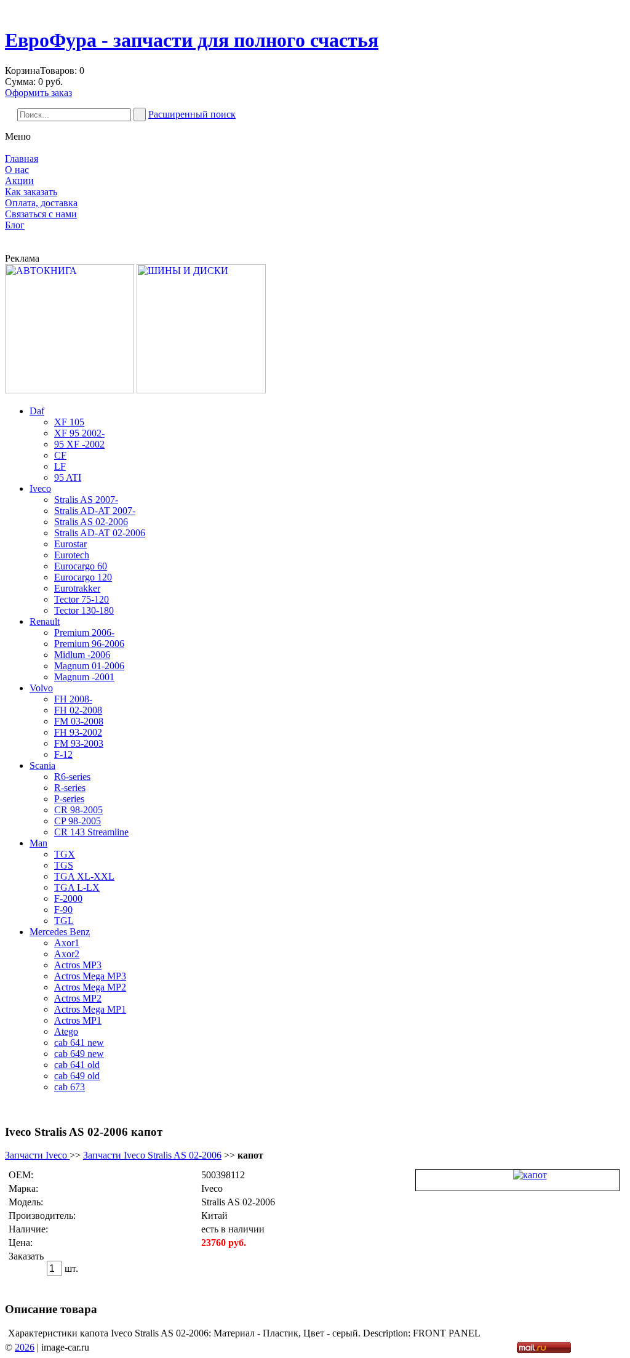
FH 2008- (73, 699)
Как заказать (31, 192)
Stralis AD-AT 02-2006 (99, 533)
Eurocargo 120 (83, 577)
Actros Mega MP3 (90, 976)
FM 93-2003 (78, 743)
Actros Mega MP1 (90, 1009)
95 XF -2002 (79, 444)
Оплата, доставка (41, 203)
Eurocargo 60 (80, 566)
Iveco (40, 488)
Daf (37, 411)
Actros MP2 (78, 998)
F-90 (63, 909)
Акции (19, 180)
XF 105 (69, 422)
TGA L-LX (77, 887)
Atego (66, 1031)
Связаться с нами (41, 214)
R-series (70, 787)
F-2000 (68, 898)
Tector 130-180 (84, 610)
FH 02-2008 (78, 710)
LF (60, 466)
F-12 (63, 754)
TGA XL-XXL (84, 876)
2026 (24, 1347)
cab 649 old (77, 1076)
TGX (64, 854)
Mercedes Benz (60, 931)
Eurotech (71, 555)
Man (38, 843)
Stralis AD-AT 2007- (94, 510)
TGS (63, 865)
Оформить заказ (38, 92)
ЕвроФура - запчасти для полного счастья (191, 40)
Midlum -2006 (82, 654)
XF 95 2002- (79, 433)
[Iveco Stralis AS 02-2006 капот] (530, 1175)
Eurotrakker (77, 588)
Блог (15, 225)
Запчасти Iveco (37, 1155)
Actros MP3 (78, 965)
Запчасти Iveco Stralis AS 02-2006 (152, 1155)
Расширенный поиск (192, 114)
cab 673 (69, 1087)
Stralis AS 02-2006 (91, 521)
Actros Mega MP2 (90, 987)
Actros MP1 (78, 1020)
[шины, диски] (201, 390)
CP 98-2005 (77, 821)
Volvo (41, 688)
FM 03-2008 (78, 721)
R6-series (72, 776)
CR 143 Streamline (91, 832)
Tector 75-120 (81, 599)
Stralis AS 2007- (86, 499)
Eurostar (70, 544)
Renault (45, 621)
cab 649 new (79, 1053)
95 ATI (67, 477)
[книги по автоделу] (69, 390)
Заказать (26, 1256)
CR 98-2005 (78, 810)
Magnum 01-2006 (89, 666)
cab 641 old (77, 1064)
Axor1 (66, 943)
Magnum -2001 (84, 677)
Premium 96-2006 (89, 643)
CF (60, 455)
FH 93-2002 (78, 732)
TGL (64, 920)
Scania (42, 765)
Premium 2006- (84, 632)
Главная (21, 158)
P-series (69, 799)
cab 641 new (79, 1042)
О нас (17, 169)
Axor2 (66, 954)
